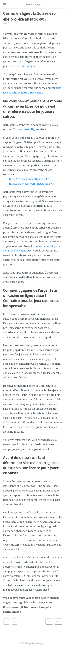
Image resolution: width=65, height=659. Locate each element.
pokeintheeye (33, 4)
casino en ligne (26, 66)
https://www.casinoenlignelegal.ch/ (30, 178)
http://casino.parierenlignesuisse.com (31, 183)
